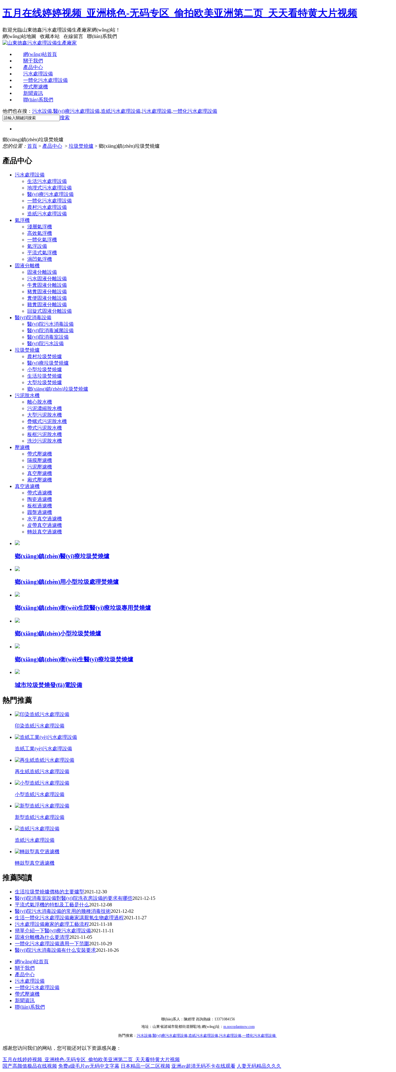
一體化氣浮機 (42, 239)
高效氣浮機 (39, 233)
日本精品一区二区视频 (145, 1066)
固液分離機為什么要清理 (42, 937)
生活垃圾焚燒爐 (44, 376)
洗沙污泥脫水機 (44, 440)
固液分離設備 (42, 272)
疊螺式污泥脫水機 (47, 421)
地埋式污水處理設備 (49, 187)
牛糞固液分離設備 (47, 285)
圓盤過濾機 (39, 512)
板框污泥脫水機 (44, 434)
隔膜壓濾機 (39, 460)
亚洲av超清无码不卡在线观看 (203, 1066)
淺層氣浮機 (39, 226)
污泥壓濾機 (39, 466)
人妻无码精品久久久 (259, 1066)
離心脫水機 (39, 402)
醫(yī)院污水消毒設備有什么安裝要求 (55, 950)
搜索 (65, 117)
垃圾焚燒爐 (81, 146)
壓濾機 (22, 447)
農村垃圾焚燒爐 (44, 356)
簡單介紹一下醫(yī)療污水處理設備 (53, 930)
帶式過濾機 (39, 492)
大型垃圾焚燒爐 (44, 382)
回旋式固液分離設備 (49, 311)
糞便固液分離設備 (47, 298)
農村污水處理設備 (47, 207)
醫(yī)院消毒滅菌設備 (50, 330)
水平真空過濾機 (44, 518)
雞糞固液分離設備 (47, 304)
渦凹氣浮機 (39, 259)
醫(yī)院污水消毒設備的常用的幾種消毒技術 (63, 911)
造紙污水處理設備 (120, 111)
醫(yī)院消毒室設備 (48, 337)
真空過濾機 (27, 486)
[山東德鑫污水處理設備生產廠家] (39, 42)
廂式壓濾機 (39, 479)
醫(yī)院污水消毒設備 (50, 324)
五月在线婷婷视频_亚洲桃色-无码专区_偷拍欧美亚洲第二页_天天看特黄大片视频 (179, 13)
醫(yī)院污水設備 (45, 343)
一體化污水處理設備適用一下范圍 (52, 943)
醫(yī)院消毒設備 (33, 317)
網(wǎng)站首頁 (40, 54)
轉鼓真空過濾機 (44, 531)
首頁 (32, 146)
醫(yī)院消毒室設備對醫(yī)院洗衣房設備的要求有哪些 (73, 898)
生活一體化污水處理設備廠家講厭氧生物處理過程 (69, 917)
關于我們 (33, 60)
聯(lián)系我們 (38, 99)
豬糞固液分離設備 (47, 291)
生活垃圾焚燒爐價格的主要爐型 (49, 891)
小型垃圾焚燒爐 (44, 369)
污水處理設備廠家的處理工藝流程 (52, 924)
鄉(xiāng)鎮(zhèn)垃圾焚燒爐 (57, 389)
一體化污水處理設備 (45, 80)
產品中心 (33, 67)
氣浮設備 (37, 246)
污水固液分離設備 (47, 278)
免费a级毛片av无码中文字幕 (88, 1066)
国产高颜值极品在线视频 (29, 1066)
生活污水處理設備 (47, 181)
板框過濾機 (39, 505)
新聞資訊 (33, 93)
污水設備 (42, 111)
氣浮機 (22, 220)
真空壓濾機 (39, 473)
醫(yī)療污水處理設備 (76, 111)
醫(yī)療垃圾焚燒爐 (48, 363)
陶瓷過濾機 (39, 499)
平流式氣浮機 (42, 252)
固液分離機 (27, 265)
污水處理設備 (38, 73)
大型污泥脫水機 (44, 414)
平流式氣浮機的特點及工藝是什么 (52, 904)
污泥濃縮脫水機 (44, 408)
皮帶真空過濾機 (44, 525)
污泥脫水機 (27, 395)
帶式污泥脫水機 (44, 427)
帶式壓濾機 (35, 86)
